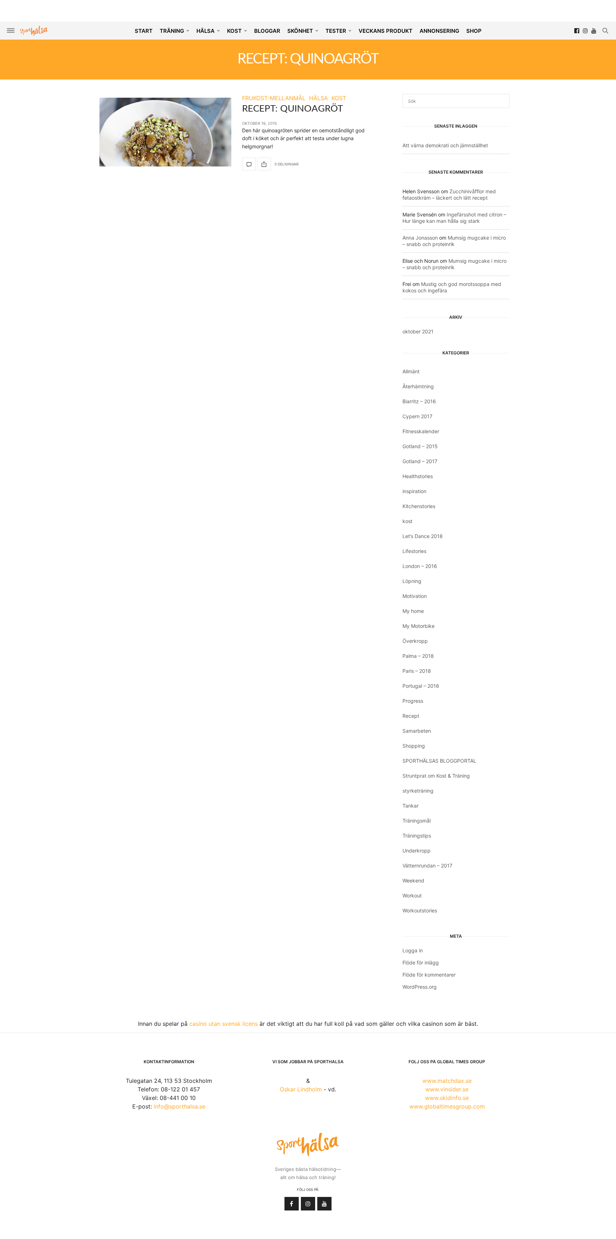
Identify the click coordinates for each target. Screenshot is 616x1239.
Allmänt (411, 371)
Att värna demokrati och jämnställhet (445, 145)
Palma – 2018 (418, 656)
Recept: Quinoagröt (292, 108)
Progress (412, 701)
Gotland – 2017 (419, 461)
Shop (474, 30)
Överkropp (415, 641)
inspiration (414, 491)
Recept (410, 716)
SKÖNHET (300, 30)
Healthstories (417, 476)
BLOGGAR (267, 30)
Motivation (414, 596)
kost (407, 521)
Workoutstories (419, 910)
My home (413, 611)
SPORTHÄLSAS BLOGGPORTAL (439, 761)
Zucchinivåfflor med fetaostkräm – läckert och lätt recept (449, 194)
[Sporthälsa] (34, 31)
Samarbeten (416, 731)
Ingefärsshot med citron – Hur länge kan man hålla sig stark (454, 217)
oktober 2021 (417, 331)
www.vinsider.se (446, 1089)
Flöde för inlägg (420, 962)
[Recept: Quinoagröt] (165, 132)
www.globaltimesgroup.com (447, 1106)
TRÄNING (172, 30)
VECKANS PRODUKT (385, 30)
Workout (412, 895)
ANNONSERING (439, 30)
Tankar (410, 806)
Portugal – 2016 (420, 686)
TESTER (335, 30)
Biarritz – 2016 (419, 401)
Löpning (411, 581)
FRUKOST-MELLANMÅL (274, 98)
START (144, 30)
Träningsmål (416, 821)
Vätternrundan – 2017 (427, 865)
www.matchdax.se (447, 1080)
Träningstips (416, 836)
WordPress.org (419, 987)
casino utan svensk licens (223, 1023)
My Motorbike (418, 626)
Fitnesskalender (420, 431)
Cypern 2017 (417, 416)
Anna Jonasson (420, 238)
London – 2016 (419, 566)
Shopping (413, 746)
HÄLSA (205, 30)
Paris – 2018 (416, 671)
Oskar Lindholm (301, 1089)
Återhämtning (418, 386)
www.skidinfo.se (447, 1097)
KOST (234, 30)
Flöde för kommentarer (429, 975)
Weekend (413, 880)
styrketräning (417, 791)
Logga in (412, 950)
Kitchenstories (418, 506)
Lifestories (414, 551)
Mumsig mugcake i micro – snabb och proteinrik (454, 241)
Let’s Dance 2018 (422, 536)
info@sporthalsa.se (179, 1106)
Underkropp (416, 851)
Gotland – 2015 (420, 446)
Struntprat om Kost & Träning (436, 776)
